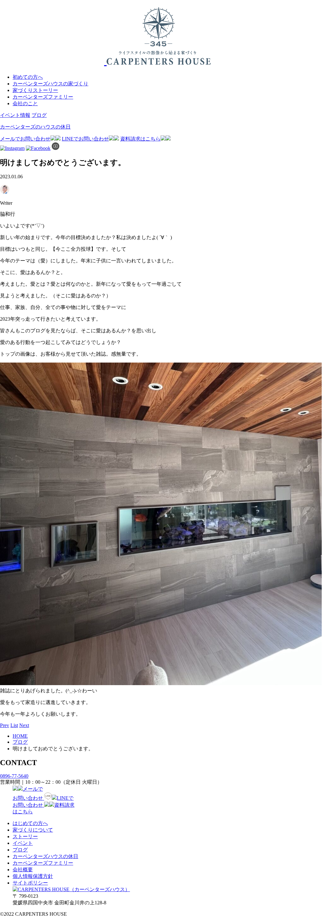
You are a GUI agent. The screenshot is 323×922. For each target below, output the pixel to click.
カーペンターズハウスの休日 (45, 856)
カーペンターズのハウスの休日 (35, 126)
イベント (23, 843)
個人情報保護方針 (33, 876)
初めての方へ (28, 77)
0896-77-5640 (14, 776)
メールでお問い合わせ (25, 138)
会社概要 (23, 869)
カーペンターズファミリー (43, 97)
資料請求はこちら (140, 138)
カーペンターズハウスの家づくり (50, 83)
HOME (20, 736)
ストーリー (25, 836)
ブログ (39, 115)
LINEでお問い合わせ (85, 138)
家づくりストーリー (35, 90)
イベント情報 (15, 115)
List (14, 725)
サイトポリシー (30, 882)
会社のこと (25, 103)
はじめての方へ (30, 823)
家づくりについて (33, 830)
